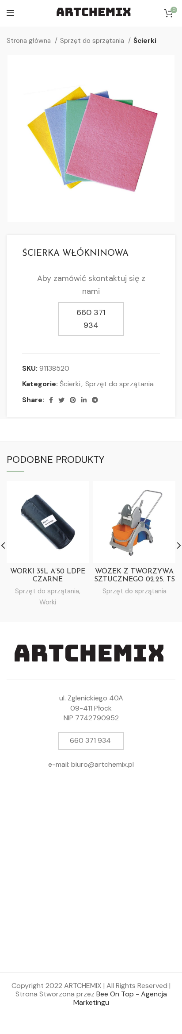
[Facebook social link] (51, 400)
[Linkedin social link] (84, 400)
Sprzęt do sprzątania (93, 40)
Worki (47, 602)
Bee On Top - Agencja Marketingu (120, 998)
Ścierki (144, 40)
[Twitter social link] (61, 400)
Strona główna (30, 40)
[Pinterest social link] (73, 400)
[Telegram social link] (95, 400)
